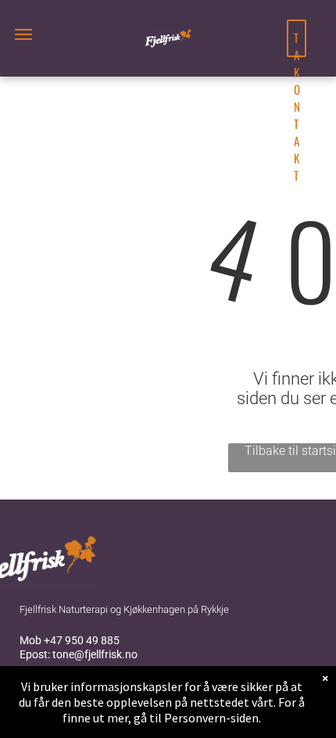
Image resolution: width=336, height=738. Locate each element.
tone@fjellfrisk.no (95, 654)
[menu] (23, 34)
